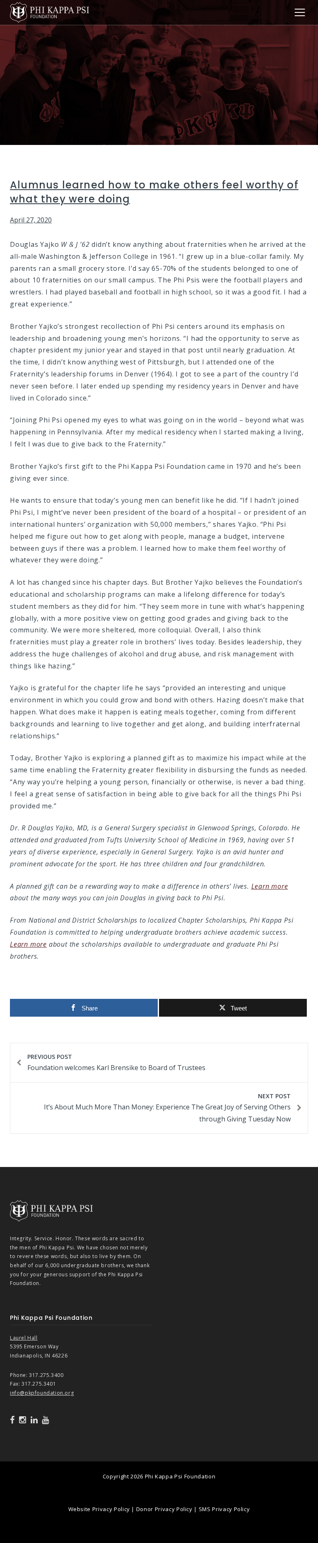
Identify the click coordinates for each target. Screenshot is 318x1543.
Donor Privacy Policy (164, 1509)
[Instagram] (22, 1420)
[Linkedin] (34, 1420)
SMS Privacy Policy (224, 1509)
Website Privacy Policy (99, 1509)
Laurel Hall (24, 1337)
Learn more (269, 886)
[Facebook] (12, 1420)
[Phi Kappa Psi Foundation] (49, 11)
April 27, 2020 (31, 219)
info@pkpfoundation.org (42, 1392)
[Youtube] (45, 1420)
